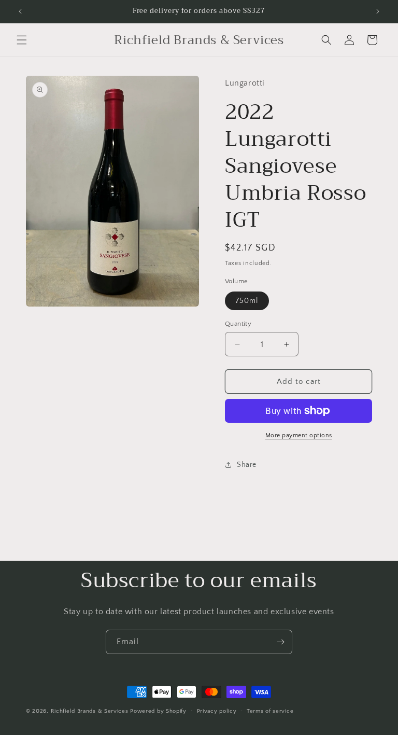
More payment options (298, 435)
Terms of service (270, 711)
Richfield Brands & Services (90, 711)
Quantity (238, 323)
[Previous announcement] (20, 11)
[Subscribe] (280, 642)
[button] (21, 40)
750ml (247, 301)
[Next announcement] (377, 11)
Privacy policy (217, 711)
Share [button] (247, 465)
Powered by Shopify (158, 711)
